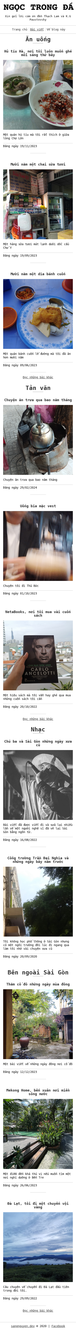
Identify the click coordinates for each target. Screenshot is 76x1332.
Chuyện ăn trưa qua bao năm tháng (38, 400)
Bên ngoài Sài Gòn (38, 972)
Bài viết (37, 29)
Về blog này (56, 29)
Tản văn (38, 387)
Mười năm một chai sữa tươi (38, 164)
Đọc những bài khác (38, 377)
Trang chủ (19, 29)
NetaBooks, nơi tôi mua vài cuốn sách (38, 614)
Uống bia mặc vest (38, 506)
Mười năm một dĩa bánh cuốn (38, 274)
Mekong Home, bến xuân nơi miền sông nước (38, 1092)
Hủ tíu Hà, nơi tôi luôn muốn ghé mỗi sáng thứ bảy (38, 53)
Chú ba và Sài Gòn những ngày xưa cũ (38, 743)
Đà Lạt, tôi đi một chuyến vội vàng (38, 1205)
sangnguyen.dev (23, 1326)
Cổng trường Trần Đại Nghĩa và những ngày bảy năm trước (38, 860)
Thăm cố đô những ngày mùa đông (38, 984)
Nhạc (38, 729)
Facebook (58, 1326)
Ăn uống (38, 39)
